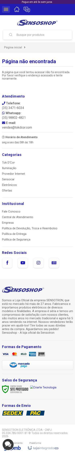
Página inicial (13, 47)
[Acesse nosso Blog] (54, 263)
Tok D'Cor (8, 162)
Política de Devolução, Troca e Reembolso (29, 228)
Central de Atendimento (17, 217)
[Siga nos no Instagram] (38, 263)
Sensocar (8, 179)
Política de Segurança (16, 239)
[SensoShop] (37, 22)
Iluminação (9, 168)
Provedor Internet (13, 174)
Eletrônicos (9, 185)
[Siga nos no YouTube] (23, 263)
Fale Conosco (11, 211)
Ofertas (7, 190)
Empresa (8, 223)
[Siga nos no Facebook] (7, 263)
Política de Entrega (14, 234)
